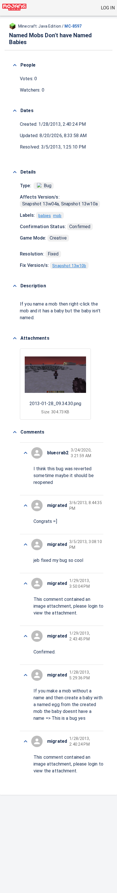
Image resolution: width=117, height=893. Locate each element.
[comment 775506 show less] (25, 741)
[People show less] (14, 65)
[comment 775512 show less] (25, 505)
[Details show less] (14, 172)
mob (57, 215)
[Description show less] (14, 286)
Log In (108, 8)
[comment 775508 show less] (25, 675)
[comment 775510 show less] (25, 583)
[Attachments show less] (14, 338)
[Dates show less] (14, 110)
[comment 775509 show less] (25, 636)
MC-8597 (73, 26)
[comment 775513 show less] (25, 453)
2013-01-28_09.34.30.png (55, 403)
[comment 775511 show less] (25, 544)
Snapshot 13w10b (69, 265)
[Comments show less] (14, 432)
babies (44, 215)
